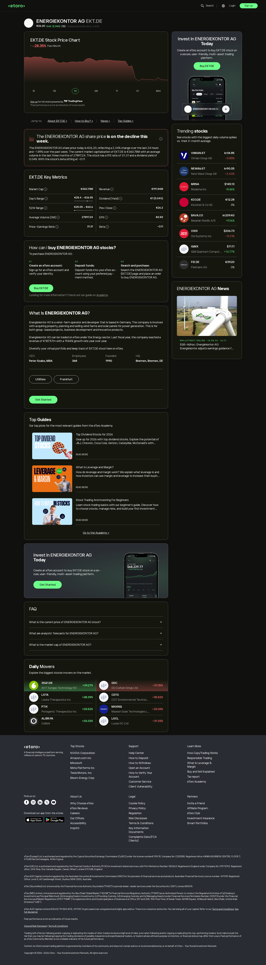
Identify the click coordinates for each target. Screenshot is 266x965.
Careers (75, 813)
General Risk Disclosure (35, 926)
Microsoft (76, 763)
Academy (102, 295)
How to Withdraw (140, 763)
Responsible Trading (199, 758)
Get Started (43, 399)
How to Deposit (138, 758)
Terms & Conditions (141, 823)
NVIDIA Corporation (82, 753)
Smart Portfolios (197, 823)
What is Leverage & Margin (199, 764)
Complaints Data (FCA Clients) (143, 838)
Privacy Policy (137, 808)
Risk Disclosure (138, 818)
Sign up (249, 5)
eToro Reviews (79, 808)
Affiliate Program (197, 808)
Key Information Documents (139, 830)
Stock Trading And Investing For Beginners (102, 500)
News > (105, 121)
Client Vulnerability (140, 786)
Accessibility (78, 823)
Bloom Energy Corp (82, 777)
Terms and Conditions (223, 909)
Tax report (193, 776)
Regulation (135, 813)
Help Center (136, 753)
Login (232, 5)
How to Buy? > (84, 121)
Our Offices (77, 818)
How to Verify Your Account (140, 774)
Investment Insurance (201, 818)
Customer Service (140, 781)
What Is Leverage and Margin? (95, 467)
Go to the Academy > (96, 532)
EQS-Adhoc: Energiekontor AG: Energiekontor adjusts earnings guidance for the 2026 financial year (207, 346)
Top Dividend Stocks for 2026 (94, 434)
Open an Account (139, 767)
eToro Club (193, 813)
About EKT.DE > (57, 121)
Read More (82, 454)
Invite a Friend (196, 803)
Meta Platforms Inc (82, 767)
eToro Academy (196, 781)
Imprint (74, 828)
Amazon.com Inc (80, 758)
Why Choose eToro (82, 803)
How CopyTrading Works (202, 753)
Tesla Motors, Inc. (81, 772)
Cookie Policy (137, 803)
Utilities (40, 379)
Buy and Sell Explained (201, 771)
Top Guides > (125, 121)
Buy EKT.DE (207, 66)
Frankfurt (66, 379)
